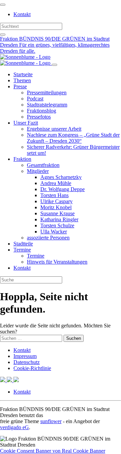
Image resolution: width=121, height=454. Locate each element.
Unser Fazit (25, 123)
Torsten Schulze (57, 225)
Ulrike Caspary (56, 201)
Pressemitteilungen (47, 92)
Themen (22, 80)
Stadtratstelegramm (47, 104)
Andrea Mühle (55, 183)
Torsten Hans (54, 195)
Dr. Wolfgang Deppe (62, 189)
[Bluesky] (10, 380)
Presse (20, 86)
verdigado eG (14, 427)
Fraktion (22, 159)
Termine (22, 250)
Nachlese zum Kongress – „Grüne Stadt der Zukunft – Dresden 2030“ (73, 138)
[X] (3, 380)
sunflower (51, 421)
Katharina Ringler (59, 219)
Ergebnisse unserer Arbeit (54, 129)
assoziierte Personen (48, 237)
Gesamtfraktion (43, 165)
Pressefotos (39, 117)
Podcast (35, 98)
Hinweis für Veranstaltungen (57, 262)
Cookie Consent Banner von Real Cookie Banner (52, 451)
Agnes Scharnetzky (61, 177)
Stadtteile (23, 243)
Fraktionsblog (41, 111)
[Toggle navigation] (2, 5)
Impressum (25, 356)
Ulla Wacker (53, 231)
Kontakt (22, 14)
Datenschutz (26, 362)
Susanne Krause (57, 213)
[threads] (16, 380)
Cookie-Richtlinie (32, 368)
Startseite (23, 74)
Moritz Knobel (56, 207)
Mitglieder (38, 171)
